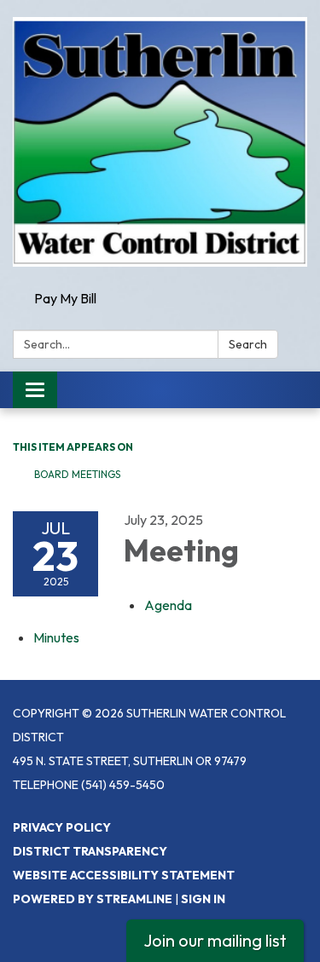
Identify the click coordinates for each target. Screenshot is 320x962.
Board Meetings (77, 474)
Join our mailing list (215, 940)
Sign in (203, 899)
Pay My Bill (65, 298)
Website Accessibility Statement (124, 875)
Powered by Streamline (92, 899)
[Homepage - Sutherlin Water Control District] (160, 142)
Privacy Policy (62, 827)
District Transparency (90, 851)
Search (248, 344)
